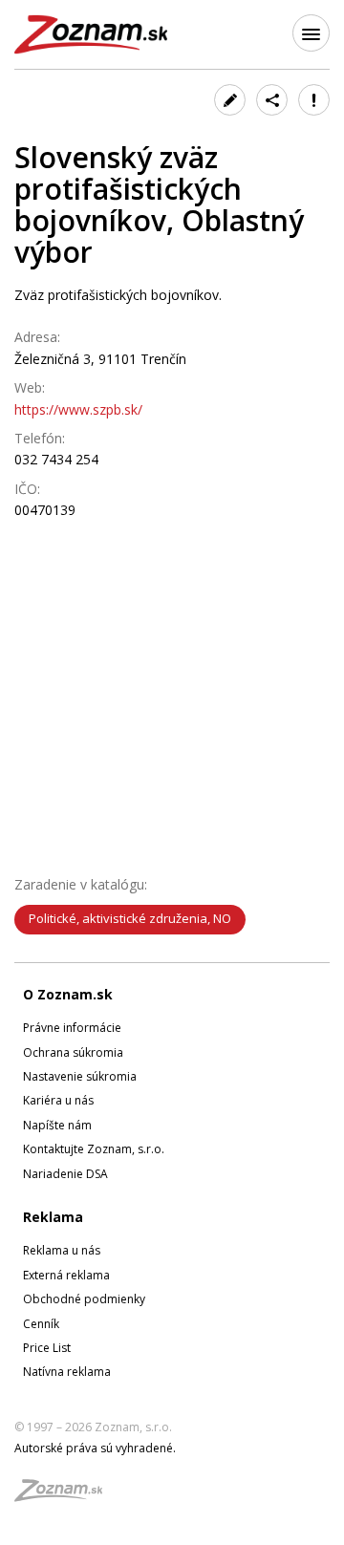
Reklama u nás (61, 1250)
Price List (47, 1348)
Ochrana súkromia (73, 1052)
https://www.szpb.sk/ (78, 409)
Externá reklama (66, 1275)
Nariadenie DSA (65, 1174)
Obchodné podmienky (84, 1299)
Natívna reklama (67, 1371)
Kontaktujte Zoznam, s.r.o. (93, 1149)
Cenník (41, 1324)
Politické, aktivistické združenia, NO (130, 918)
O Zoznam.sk (68, 994)
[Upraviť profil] (230, 100)
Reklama (53, 1217)
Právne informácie (72, 1027)
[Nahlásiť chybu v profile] (314, 100)
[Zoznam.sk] (65, 1496)
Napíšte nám (57, 1125)
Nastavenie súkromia (80, 1076)
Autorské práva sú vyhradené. (95, 1448)
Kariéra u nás (58, 1100)
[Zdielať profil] (272, 100)
